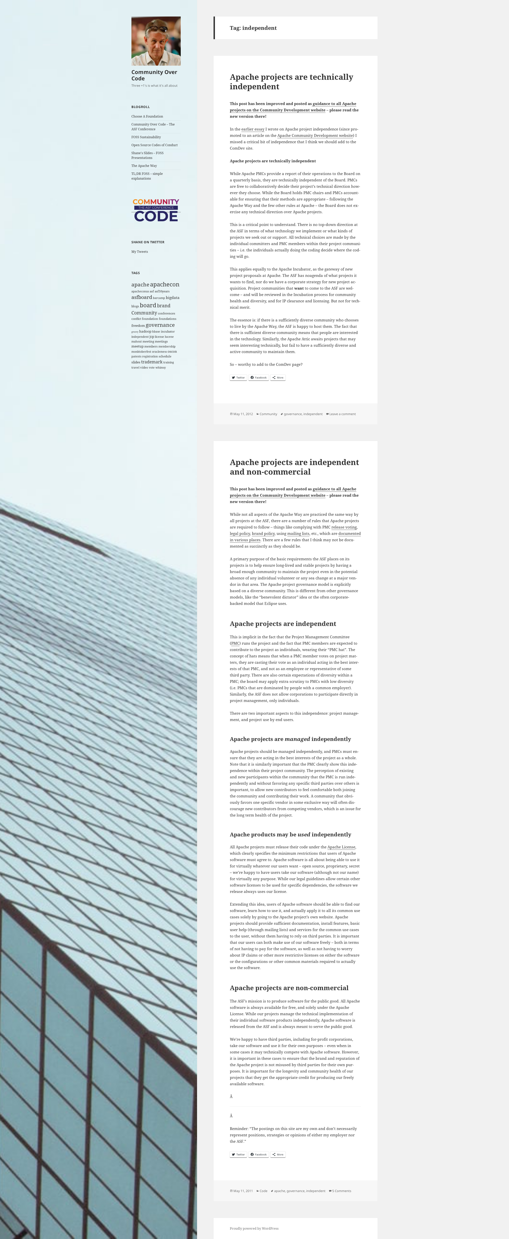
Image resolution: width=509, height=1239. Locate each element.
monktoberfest (141, 351)
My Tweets (139, 251)
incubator (168, 331)
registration (150, 356)
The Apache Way (144, 166)
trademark (151, 362)
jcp (152, 336)
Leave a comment (342, 414)
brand (163, 305)
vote (152, 367)
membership (167, 346)
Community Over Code (154, 75)
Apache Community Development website (315, 135)
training (168, 362)
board (148, 305)
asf (152, 291)
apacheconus (140, 291)
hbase (156, 331)
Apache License (341, 847)
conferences (166, 313)
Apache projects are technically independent (291, 81)
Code (263, 1191)
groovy (134, 331)
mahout (136, 341)
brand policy (263, 533)
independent (140, 337)
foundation (150, 319)
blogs (135, 306)
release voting (344, 527)
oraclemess (159, 351)
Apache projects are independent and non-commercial (294, 467)
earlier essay (252, 129)
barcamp (159, 298)
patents (136, 356)
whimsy (160, 367)
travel (135, 367)
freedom (138, 325)
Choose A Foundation (147, 116)
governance (160, 324)
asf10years (162, 291)
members (151, 346)
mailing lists (298, 533)
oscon (172, 351)
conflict (136, 319)
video (144, 367)
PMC (235, 643)
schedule (165, 356)
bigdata (173, 297)
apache (140, 284)
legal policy (240, 533)
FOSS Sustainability (146, 137)
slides (135, 362)
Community (144, 313)
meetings (161, 341)
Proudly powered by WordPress (254, 1228)
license (159, 337)
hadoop (145, 331)
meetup (137, 346)
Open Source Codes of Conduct (154, 145)
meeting (148, 341)
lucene (169, 337)
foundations (167, 319)
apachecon (165, 284)
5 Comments (341, 1191)
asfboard (141, 297)
